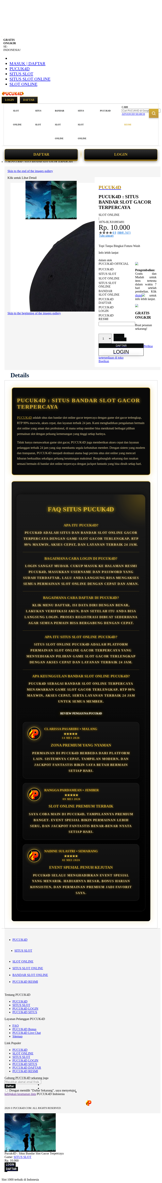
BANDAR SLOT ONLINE (30, 975)
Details (19, 375)
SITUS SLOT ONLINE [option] (107, 284)
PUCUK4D (19, 68)
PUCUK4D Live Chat (26, 1032)
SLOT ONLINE (23, 84)
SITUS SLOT (21, 73)
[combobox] (141, 111)
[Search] (153, 113)
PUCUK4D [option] (106, 269)
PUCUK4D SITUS (24, 1012)
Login (9, 99)
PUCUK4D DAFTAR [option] (106, 300)
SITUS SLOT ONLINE (29, 78)
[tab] (20, 375)
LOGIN (120, 154)
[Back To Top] (6, 1171)
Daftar (28, 99)
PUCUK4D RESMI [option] (106, 317)
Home (8, 161)
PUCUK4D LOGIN (25, 1008)
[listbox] (117, 294)
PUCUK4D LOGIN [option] (106, 309)
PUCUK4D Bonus (24, 1029)
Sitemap (17, 1036)
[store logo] (13, 95)
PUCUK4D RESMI (25, 981)
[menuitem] (17, 118)
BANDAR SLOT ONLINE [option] (109, 292)
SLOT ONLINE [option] (109, 278)
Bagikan (104, 361)
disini (138, 295)
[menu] (62, 125)
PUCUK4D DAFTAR (26, 1067)
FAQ (15, 1025)
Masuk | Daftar (27, 63)
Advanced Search (133, 114)
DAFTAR (41, 154)
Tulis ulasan (106, 235)
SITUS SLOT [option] (107, 273)
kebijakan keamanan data (20, 1094)
